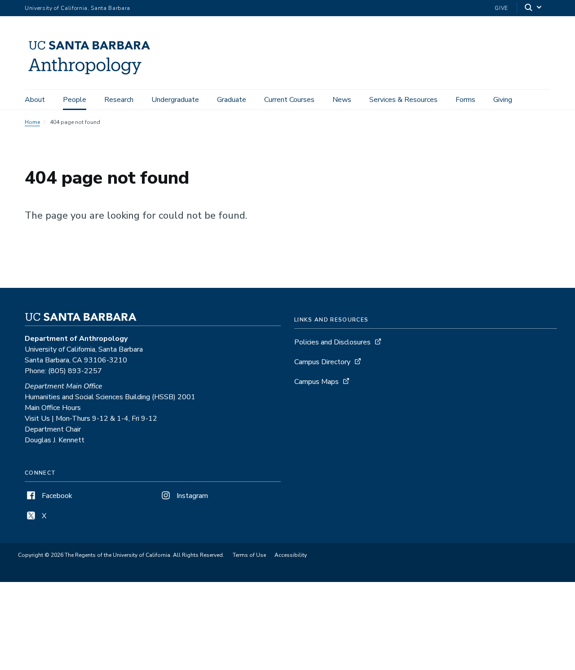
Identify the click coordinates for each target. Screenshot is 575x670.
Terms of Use (249, 555)
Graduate (231, 100)
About (35, 100)
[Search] (533, 8)
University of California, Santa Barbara (77, 8)
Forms (465, 100)
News (341, 100)
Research (118, 100)
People (74, 100)
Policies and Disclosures (332, 342)
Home (32, 122)
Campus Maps (316, 382)
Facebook (56, 496)
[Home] (92, 77)
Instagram (191, 496)
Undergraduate (175, 100)
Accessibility (290, 555)
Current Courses (289, 100)
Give (501, 8)
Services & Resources (403, 100)
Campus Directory (322, 362)
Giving (502, 100)
